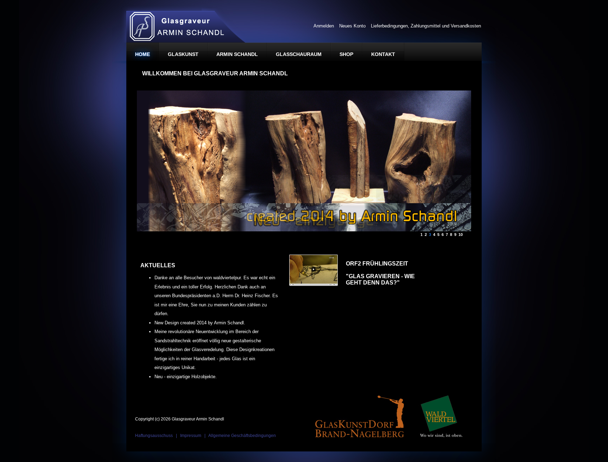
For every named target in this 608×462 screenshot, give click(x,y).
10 (459, 233)
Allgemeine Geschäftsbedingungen (242, 435)
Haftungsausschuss (154, 435)
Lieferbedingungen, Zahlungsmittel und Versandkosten (426, 26)
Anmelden (324, 26)
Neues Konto (352, 26)
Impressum (190, 435)
